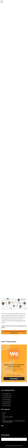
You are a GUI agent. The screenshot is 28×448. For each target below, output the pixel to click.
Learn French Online (6, 399)
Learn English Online (6, 393)
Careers (3, 418)
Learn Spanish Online (6, 401)
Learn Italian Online (6, 403)
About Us (4, 412)
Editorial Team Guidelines (7, 416)
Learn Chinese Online (6, 397)
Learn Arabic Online (6, 405)
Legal (3, 414)
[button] (14, 332)
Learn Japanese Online (7, 395)
